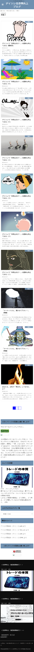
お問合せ (3, 643)
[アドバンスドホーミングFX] (17, 621)
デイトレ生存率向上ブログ (17, 5)
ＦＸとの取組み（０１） (9, 526)
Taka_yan (23, 530)
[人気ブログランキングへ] (17, 551)
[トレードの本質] (17, 486)
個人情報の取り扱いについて (13, 643)
